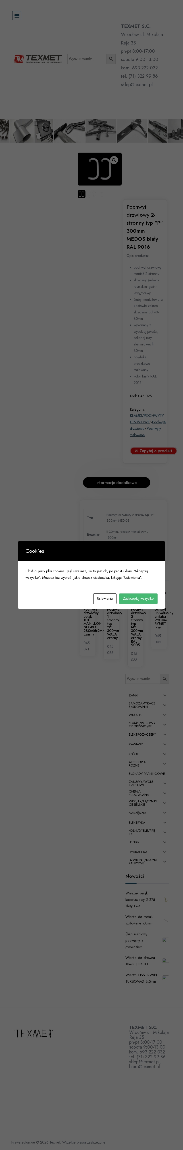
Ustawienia (105, 598)
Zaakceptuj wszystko (138, 598)
